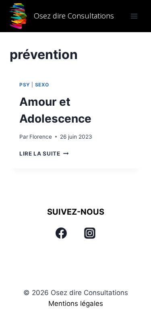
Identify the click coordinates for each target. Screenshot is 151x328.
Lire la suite (43, 153)
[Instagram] (90, 233)
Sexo (42, 85)
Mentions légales (75, 303)
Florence (40, 136)
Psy (24, 85)
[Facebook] (61, 233)
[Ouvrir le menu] (133, 16)
